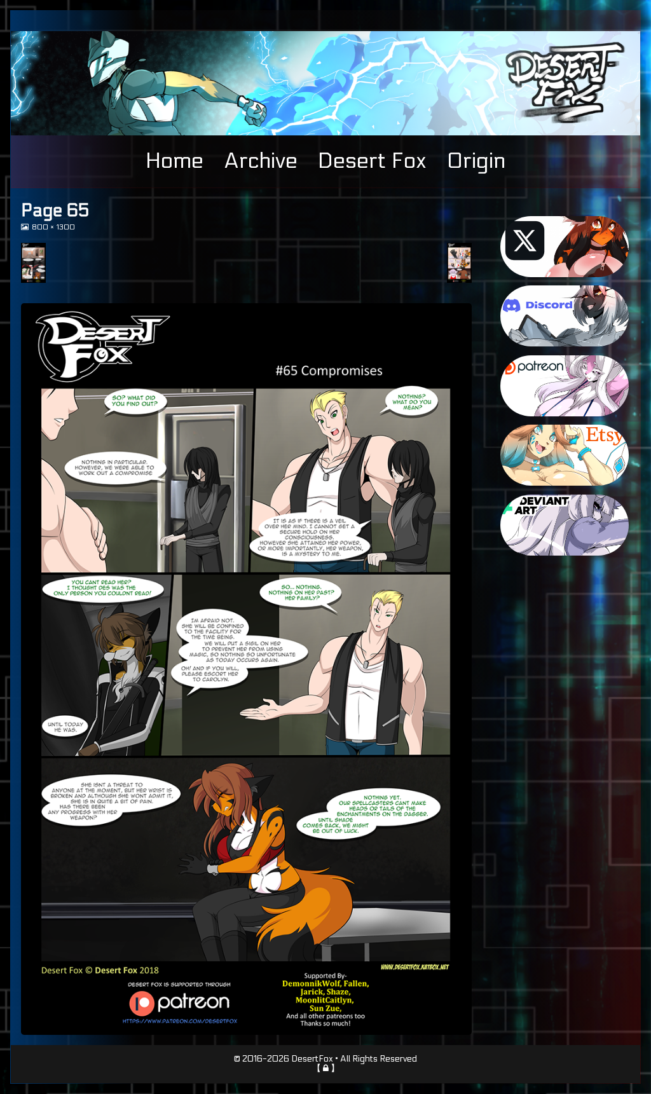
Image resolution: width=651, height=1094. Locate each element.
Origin (476, 161)
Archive (261, 161)
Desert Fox (372, 161)
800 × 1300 (53, 227)
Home (174, 161)
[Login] (326, 1067)
